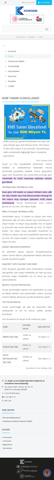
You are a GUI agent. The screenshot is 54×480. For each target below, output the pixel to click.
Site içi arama (29, 2)
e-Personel (7, 441)
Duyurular (12, 76)
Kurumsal (12, 51)
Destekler (12, 81)
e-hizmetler (44, 2)
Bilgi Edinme (7, 444)
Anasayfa (31, 37)
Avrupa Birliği (13, 66)
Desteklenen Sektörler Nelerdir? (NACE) (17, 421)
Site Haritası (7, 448)
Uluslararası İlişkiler (16, 61)
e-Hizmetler (7, 437)
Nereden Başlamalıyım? (11, 418)
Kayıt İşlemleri (14, 71)
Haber (40, 37)
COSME (11, 86)
